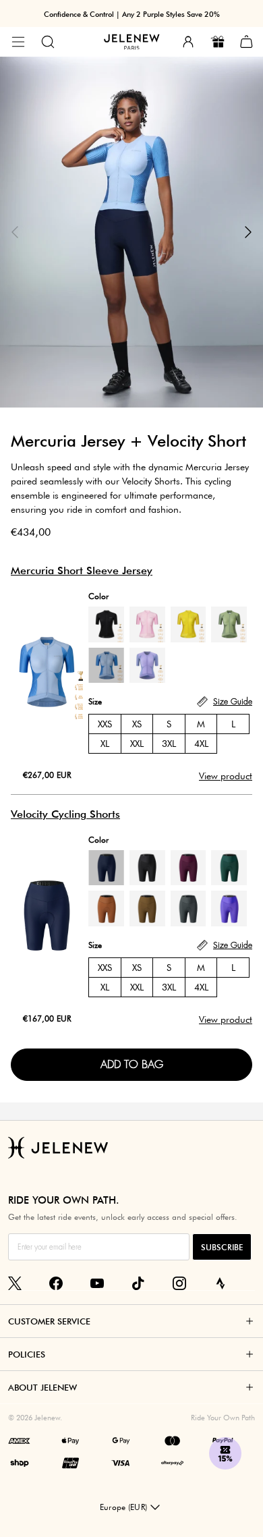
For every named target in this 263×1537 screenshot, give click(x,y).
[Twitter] (15, 1283)
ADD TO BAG (131, 1064)
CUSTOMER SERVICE (49, 1321)
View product (225, 776)
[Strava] (220, 1283)
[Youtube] (97, 1283)
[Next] (248, 232)
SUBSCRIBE (222, 1247)
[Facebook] (56, 1283)
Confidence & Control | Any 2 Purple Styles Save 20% (132, 14)
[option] (131, 232)
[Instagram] (179, 1283)
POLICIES (26, 1354)
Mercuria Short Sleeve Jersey (81, 570)
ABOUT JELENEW (42, 1387)
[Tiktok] (138, 1283)
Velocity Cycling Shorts (65, 814)
